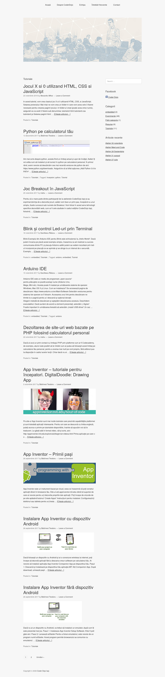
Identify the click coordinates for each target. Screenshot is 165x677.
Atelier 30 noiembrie (114, 143)
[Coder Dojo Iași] (82, 59)
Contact (116, 4)
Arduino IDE (35, 268)
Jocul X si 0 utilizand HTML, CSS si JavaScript (57, 88)
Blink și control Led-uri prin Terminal (57, 228)
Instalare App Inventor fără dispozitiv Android (58, 589)
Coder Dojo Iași (43, 671)
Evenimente (110, 116)
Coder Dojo (113, 97)
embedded (35, 257)
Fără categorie (111, 120)
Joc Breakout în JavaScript (49, 188)
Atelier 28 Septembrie (114, 151)
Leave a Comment (63, 95)
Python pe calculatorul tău (48, 131)
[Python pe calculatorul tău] (56, 155)
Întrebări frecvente (99, 4)
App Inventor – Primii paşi (48, 454)
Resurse (109, 124)
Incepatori (50, 177)
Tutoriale (34, 120)
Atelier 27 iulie (111, 159)
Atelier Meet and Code (115, 147)
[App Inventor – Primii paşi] (59, 485)
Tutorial (64, 177)
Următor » (40, 657)
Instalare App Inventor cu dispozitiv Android (56, 521)
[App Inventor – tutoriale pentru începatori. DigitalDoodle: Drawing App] (59, 418)
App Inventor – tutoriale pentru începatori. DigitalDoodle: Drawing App (56, 374)
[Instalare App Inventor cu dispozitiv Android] (58, 554)
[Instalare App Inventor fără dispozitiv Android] (52, 624)
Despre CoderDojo (65, 4)
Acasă (48, 4)
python (58, 177)
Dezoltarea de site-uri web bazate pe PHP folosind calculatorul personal (58, 329)
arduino (59, 257)
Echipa (82, 4)
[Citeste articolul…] (62, 114)
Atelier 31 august (112, 155)
